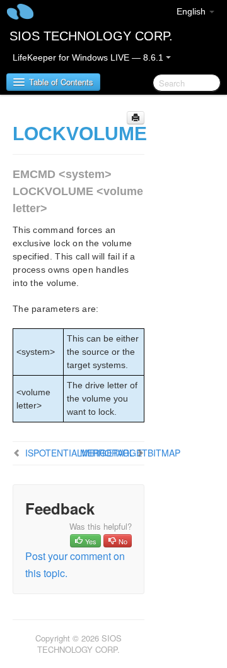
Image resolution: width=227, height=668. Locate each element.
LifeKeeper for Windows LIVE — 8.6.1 (89, 57)
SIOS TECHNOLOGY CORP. (91, 36)
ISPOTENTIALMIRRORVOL (79, 452)
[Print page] (135, 117)
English (192, 11)
